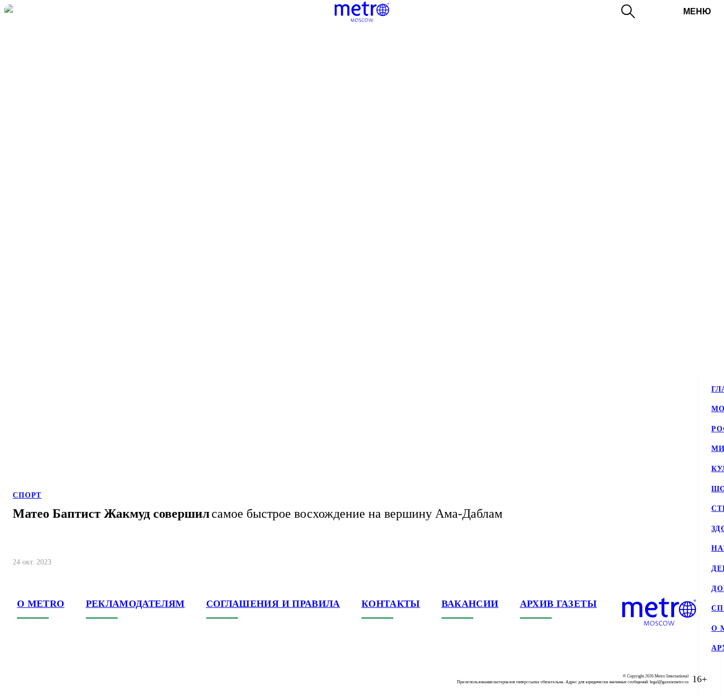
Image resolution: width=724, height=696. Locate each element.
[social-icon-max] (89, 679)
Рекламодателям (135, 603)
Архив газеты (558, 603)
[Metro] (361, 11)
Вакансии (470, 603)
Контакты (390, 603)
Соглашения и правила (273, 603)
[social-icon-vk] (25, 679)
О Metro (41, 603)
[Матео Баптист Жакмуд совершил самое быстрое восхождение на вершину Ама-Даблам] (362, 290)
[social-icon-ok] (67, 679)
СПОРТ (27, 495)
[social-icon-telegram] (46, 679)
